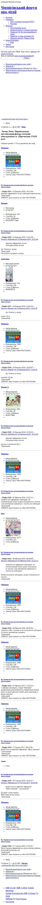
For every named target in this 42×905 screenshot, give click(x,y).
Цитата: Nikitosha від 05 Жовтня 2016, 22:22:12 (19, 561)
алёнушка (5, 259)
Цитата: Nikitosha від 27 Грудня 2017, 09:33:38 (19, 783)
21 (16, 127)
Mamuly (4, 203)
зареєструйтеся (7, 54)
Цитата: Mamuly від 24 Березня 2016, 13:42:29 (19, 308)
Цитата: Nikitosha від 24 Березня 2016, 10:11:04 (19, 239)
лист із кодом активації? (24, 56)
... (11, 127)
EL (34, 68)
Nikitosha (5, 148)
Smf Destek (10, 902)
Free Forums (21, 899)
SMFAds (9, 899)
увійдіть (33, 52)
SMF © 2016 (22, 888)
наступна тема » (21, 119)
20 (13, 127)
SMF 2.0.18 (10, 888)
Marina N (5, 387)
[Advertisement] (21, 96)
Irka (2, 514)
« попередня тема (8, 119)
